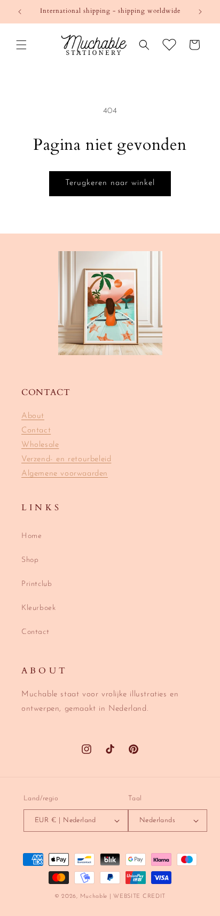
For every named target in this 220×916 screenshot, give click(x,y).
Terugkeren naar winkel (110, 183)
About (32, 416)
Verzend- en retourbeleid (66, 459)
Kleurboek (38, 608)
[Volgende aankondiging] (200, 11)
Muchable (94, 896)
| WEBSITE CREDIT (137, 896)
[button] (21, 45)
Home (31, 536)
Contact (36, 431)
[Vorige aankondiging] (20, 11)
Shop (29, 560)
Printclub (36, 584)
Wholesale (40, 445)
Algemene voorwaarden (64, 474)
